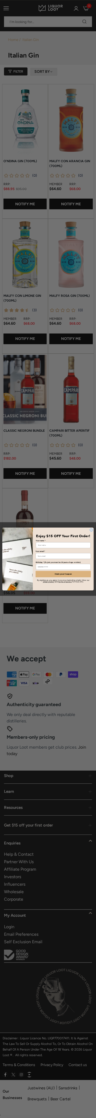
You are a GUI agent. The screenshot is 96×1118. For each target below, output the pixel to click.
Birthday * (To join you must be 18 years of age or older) (58, 562)
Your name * (40, 540)
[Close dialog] (91, 530)
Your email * (40, 551)
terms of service (65, 582)
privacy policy (48, 582)
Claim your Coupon (63, 574)
